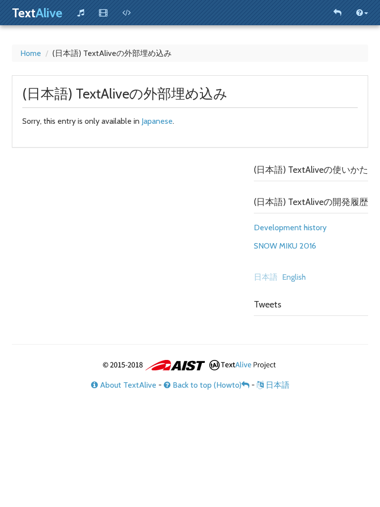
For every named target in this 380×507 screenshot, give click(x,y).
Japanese (157, 121)
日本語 (276, 385)
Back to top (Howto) (206, 385)
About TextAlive (127, 385)
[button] (362, 12)
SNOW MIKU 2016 (285, 246)
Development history (290, 227)
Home (30, 53)
